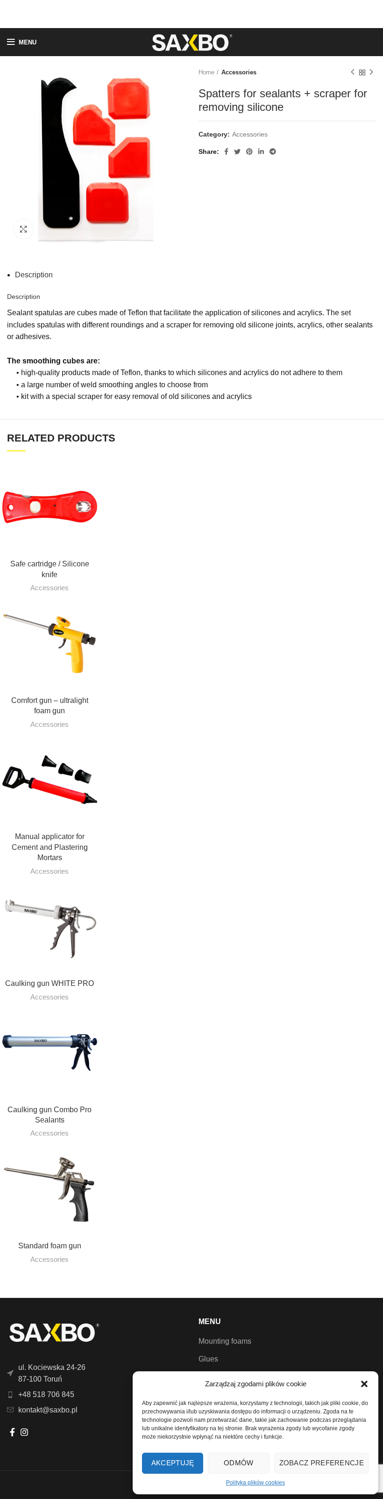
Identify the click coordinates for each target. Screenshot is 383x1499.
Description (34, 275)
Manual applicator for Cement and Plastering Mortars (50, 847)
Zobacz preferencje (321, 1463)
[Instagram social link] (24, 1432)
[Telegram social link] (273, 151)
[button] (364, 1384)
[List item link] (95, 1395)
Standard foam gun (49, 1246)
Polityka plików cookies (255, 1482)
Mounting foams (225, 1341)
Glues (208, 1359)
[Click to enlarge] (23, 229)
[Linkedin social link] (261, 151)
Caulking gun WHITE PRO (49, 983)
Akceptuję (172, 1463)
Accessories (238, 72)
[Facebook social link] (226, 151)
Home (206, 72)
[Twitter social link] (237, 151)
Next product (371, 72)
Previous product (352, 72)
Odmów (239, 1463)
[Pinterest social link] (249, 151)
